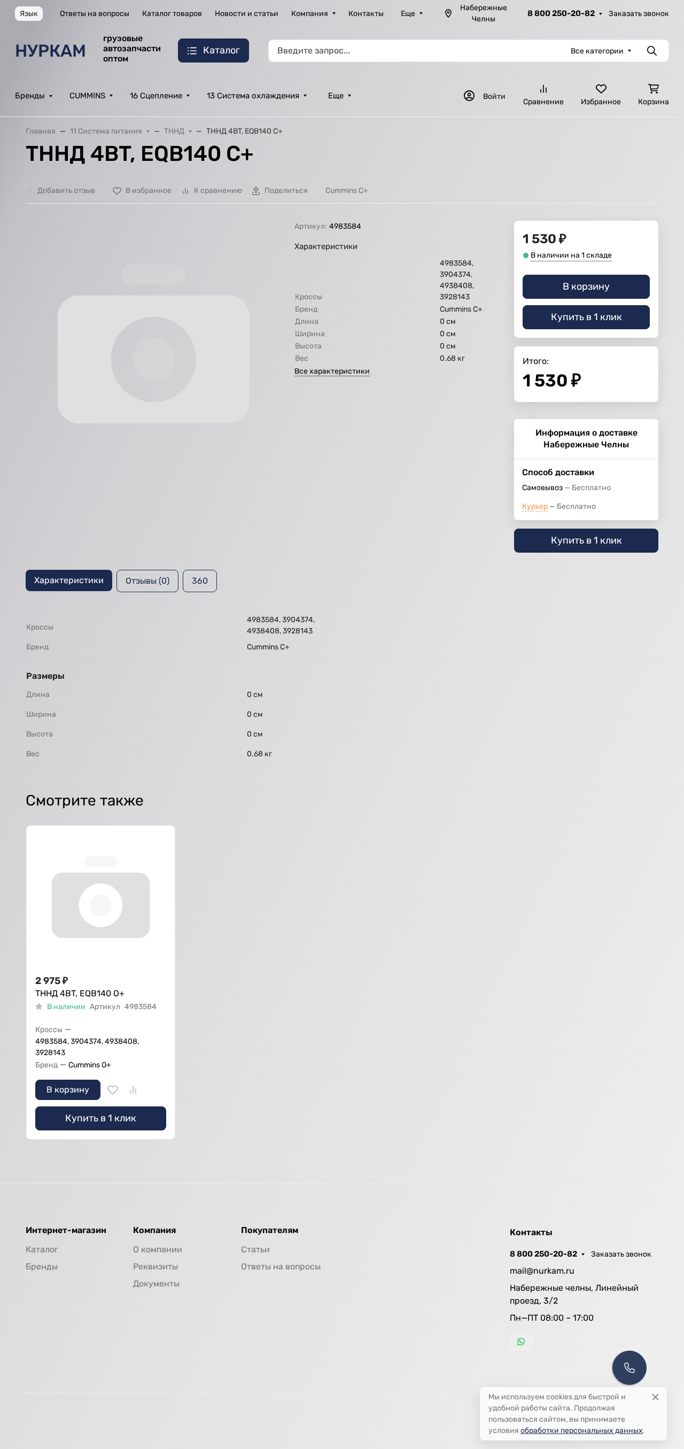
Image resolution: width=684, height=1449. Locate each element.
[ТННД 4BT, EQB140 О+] (100, 899)
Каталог (42, 1249)
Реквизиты (155, 1266)
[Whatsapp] (521, 1341)
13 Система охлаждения (253, 95)
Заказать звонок (639, 13)
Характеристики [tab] (69, 580)
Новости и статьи (246, 13)
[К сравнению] (133, 1090)
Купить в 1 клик (586, 317)
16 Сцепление (156, 95)
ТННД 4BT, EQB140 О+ (80, 993)
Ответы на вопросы (94, 13)
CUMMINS (87, 95)
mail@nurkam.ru (542, 1271)
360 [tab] (200, 581)
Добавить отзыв (66, 190)
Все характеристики (332, 371)
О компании (157, 1249)
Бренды (30, 95)
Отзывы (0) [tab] (147, 581)
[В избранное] (113, 1090)
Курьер (535, 506)
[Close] (655, 1396)
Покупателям (269, 1230)
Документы (156, 1283)
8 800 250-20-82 (561, 13)
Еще (408, 13)
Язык (29, 13)
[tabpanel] (342, 689)
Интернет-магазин (66, 1230)
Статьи (255, 1249)
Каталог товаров (172, 13)
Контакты (366, 13)
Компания (309, 13)
